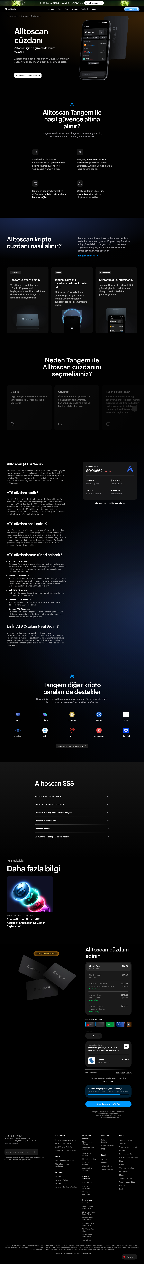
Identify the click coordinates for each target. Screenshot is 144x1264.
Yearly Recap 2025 (127, 1182)
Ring (60, 9)
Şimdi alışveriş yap (94, 3)
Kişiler (121, 1188)
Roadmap (123, 1171)
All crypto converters (86, 1192)
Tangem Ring (60, 1183)
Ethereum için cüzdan (88, 1148)
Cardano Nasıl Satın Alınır (88, 1224)
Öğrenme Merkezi (126, 1167)
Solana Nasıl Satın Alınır (87, 1218)
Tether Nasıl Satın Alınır (87, 1235)
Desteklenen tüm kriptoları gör (70, 746)
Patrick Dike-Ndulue (14, 915)
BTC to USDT (87, 1182)
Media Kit (123, 1175)
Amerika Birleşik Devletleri (115, 1078)
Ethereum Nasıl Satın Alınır (88, 1213)
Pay (66, 9)
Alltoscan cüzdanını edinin (28, 75)
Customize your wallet (128, 1157)
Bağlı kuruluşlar (125, 1153)
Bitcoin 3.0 (105, 1159)
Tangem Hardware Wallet (66, 1186)
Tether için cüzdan (86, 1163)
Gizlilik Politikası (107, 1145)
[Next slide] (134, 409)
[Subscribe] (34, 1152)
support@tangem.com (12, 1143)
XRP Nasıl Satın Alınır (88, 1229)
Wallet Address (107, 1166)
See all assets (88, 1240)
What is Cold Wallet (63, 1143)
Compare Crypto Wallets (65, 1150)
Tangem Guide (125, 1178)
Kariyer (122, 1185)
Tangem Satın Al (132, 9)
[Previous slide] (9, 409)
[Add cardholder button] (126, 1046)
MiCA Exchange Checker (65, 1160)
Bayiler (122, 1150)
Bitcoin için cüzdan (87, 1143)
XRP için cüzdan (89, 1159)
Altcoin (104, 1162)
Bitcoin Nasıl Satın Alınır (87, 1207)
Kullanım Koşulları (104, 1141)
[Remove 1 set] (87, 1036)
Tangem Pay (60, 1176)
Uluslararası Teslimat (128, 1146)
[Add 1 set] (99, 1036)
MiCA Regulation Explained (62, 1165)
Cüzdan (51, 9)
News (121, 1164)
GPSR (103, 1149)
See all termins (107, 1169)
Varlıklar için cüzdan (87, 1169)
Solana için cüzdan (87, 1154)
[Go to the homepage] (10, 9)
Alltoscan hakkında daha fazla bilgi (108, 503)
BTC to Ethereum (86, 1187)
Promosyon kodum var (124, 1072)
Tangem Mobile (61, 1180)
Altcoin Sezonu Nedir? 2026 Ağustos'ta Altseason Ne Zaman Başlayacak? (26, 922)
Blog (121, 1161)
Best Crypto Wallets (63, 1146)
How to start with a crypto (66, 1140)
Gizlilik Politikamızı (26, 1157)
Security (122, 1143)
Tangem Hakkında (127, 1140)
